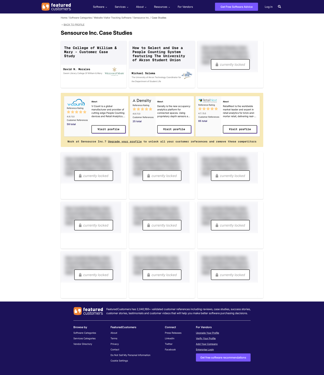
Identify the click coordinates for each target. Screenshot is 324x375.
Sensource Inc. (141, 17)
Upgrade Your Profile (207, 332)
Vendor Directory (82, 343)
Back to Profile (74, 24)
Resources (160, 6)
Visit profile (108, 129)
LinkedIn (169, 338)
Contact (115, 349)
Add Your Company (207, 343)
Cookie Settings (119, 360)
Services (120, 6)
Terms (114, 338)
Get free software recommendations (223, 357)
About (140, 6)
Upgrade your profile (125, 141)
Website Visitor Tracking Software (112, 17)
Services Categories (84, 338)
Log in (269, 6)
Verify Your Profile (206, 338)
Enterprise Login (205, 349)
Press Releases (173, 332)
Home (64, 17)
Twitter (168, 343)
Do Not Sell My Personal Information (130, 355)
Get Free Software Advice (237, 6)
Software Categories (80, 17)
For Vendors (185, 6)
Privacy (115, 343)
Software (98, 6)
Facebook (170, 349)
